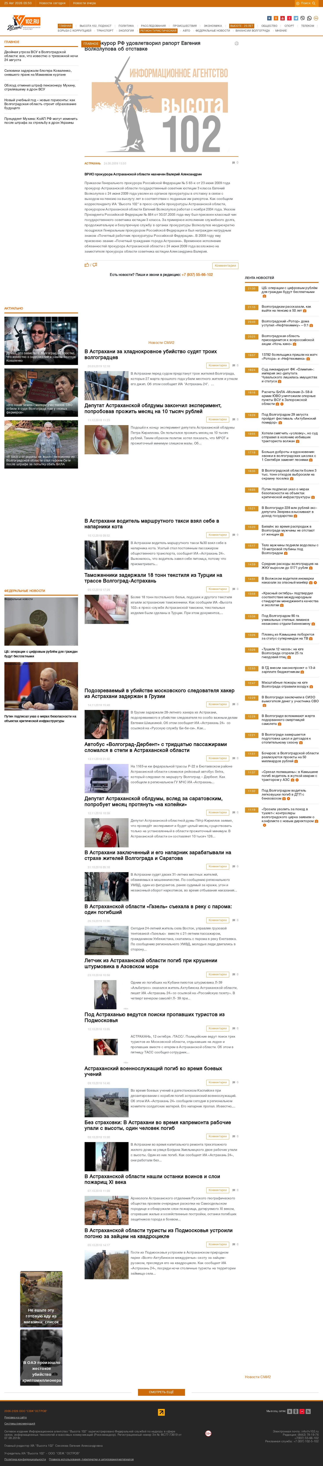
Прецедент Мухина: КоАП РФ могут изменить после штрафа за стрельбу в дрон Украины (41, 120)
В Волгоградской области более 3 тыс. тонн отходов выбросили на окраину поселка (289, 474)
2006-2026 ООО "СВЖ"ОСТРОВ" (25, 1411)
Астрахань (93, 163)
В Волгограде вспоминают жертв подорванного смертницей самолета (288, 720)
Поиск (305, 3)
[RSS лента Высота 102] (308, 1411)
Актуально (13, 308)
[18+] (316, 18)
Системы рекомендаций (19, 1424)
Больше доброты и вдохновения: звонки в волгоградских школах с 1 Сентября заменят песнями (289, 456)
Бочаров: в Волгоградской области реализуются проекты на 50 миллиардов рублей (290, 757)
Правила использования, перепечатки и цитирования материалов (91, 1459)
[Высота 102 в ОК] (276, 18)
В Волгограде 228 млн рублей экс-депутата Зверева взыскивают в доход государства (289, 512)
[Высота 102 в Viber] (302, 18)
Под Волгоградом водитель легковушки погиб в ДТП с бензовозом (284, 794)
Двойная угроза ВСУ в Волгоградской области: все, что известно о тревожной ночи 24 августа (41, 56)
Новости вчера (84, 3)
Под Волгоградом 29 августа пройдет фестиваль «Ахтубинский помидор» (289, 418)
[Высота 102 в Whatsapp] (309, 18)
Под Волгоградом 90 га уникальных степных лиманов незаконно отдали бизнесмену (286, 619)
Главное (11, 42)
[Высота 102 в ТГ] (296, 18)
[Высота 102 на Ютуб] (282, 18)
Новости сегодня (52, 3)
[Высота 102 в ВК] (269, 18)
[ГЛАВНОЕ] (161, 105)
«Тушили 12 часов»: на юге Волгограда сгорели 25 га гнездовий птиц (283, 653)
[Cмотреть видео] (281, 404)
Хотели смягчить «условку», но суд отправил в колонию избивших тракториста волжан (290, 437)
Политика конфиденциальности (25, 1459)
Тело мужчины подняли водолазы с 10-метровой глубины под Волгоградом (290, 549)
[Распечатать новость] (236, 43)
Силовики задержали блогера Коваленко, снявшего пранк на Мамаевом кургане (38, 72)
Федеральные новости (24, 591)
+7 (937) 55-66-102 (197, 275)
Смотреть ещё (161, 1392)
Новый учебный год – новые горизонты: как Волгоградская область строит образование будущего (40, 104)
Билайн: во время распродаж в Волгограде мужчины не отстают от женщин (288, 530)
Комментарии (225, 265)
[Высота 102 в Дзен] (289, 18)
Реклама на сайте (15, 1417)
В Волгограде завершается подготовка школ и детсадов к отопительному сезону (286, 738)
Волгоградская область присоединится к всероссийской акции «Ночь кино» (288, 340)
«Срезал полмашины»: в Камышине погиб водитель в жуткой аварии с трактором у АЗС (290, 776)
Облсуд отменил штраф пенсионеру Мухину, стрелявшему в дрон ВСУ (40, 87)
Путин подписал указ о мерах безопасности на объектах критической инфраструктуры (286, 493)
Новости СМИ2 (162, 343)
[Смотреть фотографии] (264, 296)
